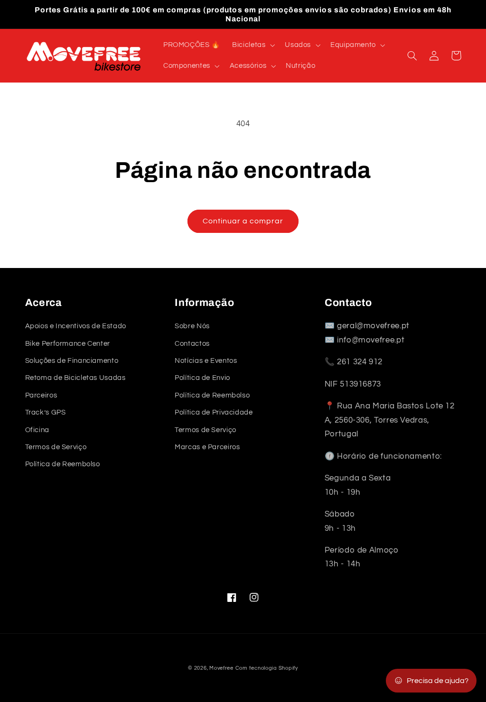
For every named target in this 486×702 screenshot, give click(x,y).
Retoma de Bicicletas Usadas (75, 377)
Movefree (221, 668)
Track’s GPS (45, 412)
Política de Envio (202, 377)
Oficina (37, 430)
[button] (252, 45)
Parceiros (41, 395)
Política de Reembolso (62, 464)
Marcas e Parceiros (207, 447)
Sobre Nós (192, 326)
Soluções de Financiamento (72, 360)
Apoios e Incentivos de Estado (75, 326)
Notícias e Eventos (206, 360)
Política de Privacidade (214, 412)
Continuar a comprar (243, 221)
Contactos (192, 343)
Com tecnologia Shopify (266, 668)
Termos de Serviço (56, 447)
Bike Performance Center (68, 343)
